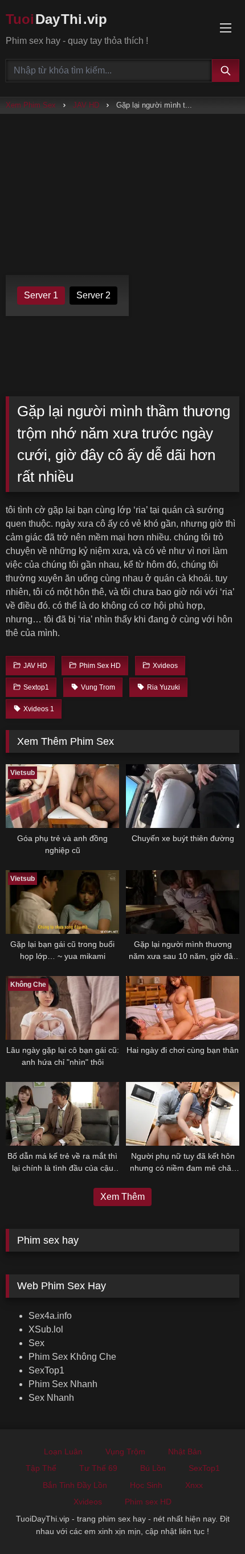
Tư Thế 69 (98, 1468)
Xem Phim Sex (31, 105)
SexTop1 (46, 1370)
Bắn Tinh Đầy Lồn (75, 1485)
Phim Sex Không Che (72, 1357)
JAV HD (86, 105)
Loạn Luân (63, 1451)
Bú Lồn (153, 1468)
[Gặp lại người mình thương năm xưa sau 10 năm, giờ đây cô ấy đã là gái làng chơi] (182, 902)
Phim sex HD (148, 1501)
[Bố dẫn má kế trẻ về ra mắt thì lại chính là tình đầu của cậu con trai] (62, 1114)
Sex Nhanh (51, 1398)
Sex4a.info (50, 1316)
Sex (36, 1343)
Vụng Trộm (125, 1451)
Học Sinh (146, 1485)
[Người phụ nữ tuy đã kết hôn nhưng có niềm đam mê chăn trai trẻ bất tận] (182, 1114)
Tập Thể (41, 1468)
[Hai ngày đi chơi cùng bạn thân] (182, 1008)
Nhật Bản (185, 1451)
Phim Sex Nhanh (62, 1384)
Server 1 (41, 295)
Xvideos (88, 1501)
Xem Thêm (122, 1197)
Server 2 (93, 295)
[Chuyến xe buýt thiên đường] (182, 796)
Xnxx (194, 1485)
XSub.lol (45, 1329)
